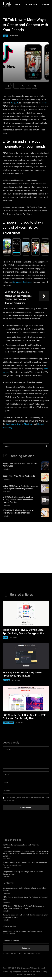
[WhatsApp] (34, 86)
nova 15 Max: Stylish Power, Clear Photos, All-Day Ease (20, 464)
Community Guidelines (22, 282)
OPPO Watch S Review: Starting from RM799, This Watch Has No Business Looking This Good (18, 500)
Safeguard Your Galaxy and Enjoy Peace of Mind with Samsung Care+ (23, 872)
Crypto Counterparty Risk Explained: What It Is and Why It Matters (25, 889)
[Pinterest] (28, 86)
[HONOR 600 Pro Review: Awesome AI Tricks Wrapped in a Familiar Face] (45, 512)
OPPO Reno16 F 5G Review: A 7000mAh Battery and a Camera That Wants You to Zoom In (23, 907)
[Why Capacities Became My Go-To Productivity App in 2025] (26, 656)
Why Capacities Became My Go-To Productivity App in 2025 (22, 674)
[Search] (46, 446)
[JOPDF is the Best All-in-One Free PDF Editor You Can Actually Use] (26, 698)
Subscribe (26, 948)
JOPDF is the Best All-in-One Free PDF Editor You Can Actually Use (24, 716)
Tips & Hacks (8, 723)
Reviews (6, 680)
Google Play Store (25, 424)
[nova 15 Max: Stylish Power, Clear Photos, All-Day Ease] (45, 465)
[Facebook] (16, 86)
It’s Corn (14, 102)
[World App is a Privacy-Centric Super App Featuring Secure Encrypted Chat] (26, 613)
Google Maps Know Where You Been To (19, 476)
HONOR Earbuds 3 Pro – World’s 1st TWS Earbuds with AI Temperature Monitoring (25, 863)
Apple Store (11, 424)
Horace (45, 102)
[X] (22, 86)
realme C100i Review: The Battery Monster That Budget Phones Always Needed (20, 487)
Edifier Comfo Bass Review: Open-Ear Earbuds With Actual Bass (25, 898)
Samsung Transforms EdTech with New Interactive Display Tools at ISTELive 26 (25, 916)
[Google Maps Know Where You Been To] (45, 477)
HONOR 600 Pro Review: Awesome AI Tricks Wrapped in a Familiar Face (18, 511)
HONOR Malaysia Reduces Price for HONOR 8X (21, 845)
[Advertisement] (26, 547)
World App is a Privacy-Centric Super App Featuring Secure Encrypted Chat (24, 631)
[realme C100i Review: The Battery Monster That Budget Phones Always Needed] (45, 488)
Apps (5, 36)
